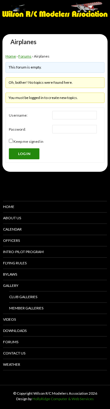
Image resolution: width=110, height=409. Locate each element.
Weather (11, 364)
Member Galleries (26, 308)
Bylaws (10, 274)
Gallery (10, 285)
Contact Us (14, 353)
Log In (24, 153)
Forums (24, 56)
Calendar (12, 229)
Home (11, 56)
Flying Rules (15, 263)
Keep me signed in (28, 141)
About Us (12, 218)
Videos (9, 319)
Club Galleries (23, 296)
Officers (11, 240)
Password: (17, 129)
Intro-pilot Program (23, 251)
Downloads (15, 330)
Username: (18, 115)
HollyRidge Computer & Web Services (63, 399)
